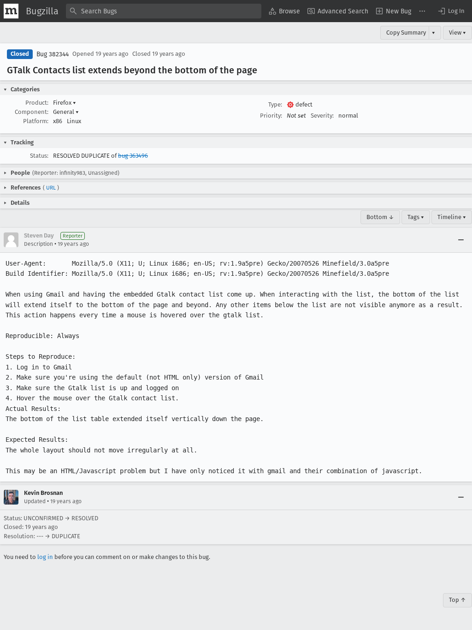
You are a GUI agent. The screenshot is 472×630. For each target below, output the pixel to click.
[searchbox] (163, 11)
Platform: (35, 121)
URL (51, 187)
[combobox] (163, 11)
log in (45, 556)
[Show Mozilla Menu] (11, 11)
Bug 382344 (52, 54)
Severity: (322, 115)
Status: (39, 155)
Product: (36, 102)
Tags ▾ (415, 217)
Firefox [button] (64, 102)
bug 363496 (133, 155)
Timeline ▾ (451, 217)
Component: (31, 111)
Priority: (271, 115)
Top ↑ (457, 599)
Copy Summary (406, 32)
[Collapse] (461, 239)
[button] (450, 11)
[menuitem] (284, 11)
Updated (35, 501)
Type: (275, 104)
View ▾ (457, 32)
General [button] (66, 111)
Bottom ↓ (380, 217)
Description (38, 244)
